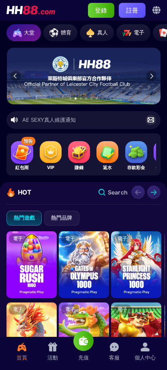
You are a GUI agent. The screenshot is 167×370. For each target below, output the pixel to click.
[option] (84, 76)
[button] (70, 98)
